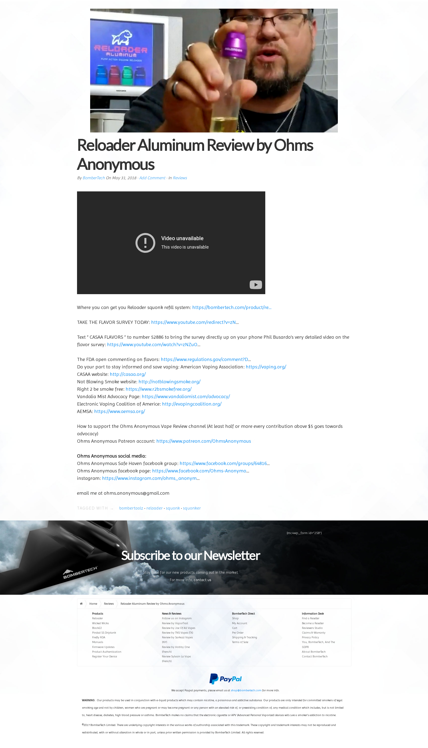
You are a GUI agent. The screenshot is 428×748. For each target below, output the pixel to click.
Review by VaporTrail (175, 623)
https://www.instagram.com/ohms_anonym (149, 478)
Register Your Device (104, 656)
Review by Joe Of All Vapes (178, 628)
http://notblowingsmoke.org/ (169, 382)
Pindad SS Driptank (104, 632)
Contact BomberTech (315, 656)
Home (93, 603)
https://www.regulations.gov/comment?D (204, 359)
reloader (154, 508)
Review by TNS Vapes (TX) (177, 632)
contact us (202, 580)
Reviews (180, 177)
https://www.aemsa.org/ (119, 411)
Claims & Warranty (313, 632)
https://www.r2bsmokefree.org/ (158, 389)
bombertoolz (131, 508)
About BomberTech (314, 651)
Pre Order (237, 632)
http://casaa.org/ (128, 374)
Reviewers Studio (312, 628)
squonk (173, 508)
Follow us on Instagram (177, 618)
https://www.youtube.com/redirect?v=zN (193, 322)
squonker (192, 508)
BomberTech (93, 177)
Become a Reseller (313, 623)
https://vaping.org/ (266, 367)
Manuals (97, 642)
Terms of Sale (240, 642)
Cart (234, 628)
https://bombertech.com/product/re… (231, 307)
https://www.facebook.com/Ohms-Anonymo (199, 471)
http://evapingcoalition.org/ (191, 404)
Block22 (97, 628)
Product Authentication (106, 651)
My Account (239, 623)
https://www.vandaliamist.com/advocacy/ (186, 396)
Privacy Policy (310, 637)
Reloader (97, 618)
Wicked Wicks (100, 623)
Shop (235, 618)
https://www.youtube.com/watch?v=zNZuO (152, 344)
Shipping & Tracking (244, 637)
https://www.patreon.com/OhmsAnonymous (203, 441)
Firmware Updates (103, 647)
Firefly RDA (98, 637)
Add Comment (152, 177)
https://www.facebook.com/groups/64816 (223, 463)
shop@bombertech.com (246, 690)
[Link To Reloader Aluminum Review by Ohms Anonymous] (214, 70)
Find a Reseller (310, 618)
